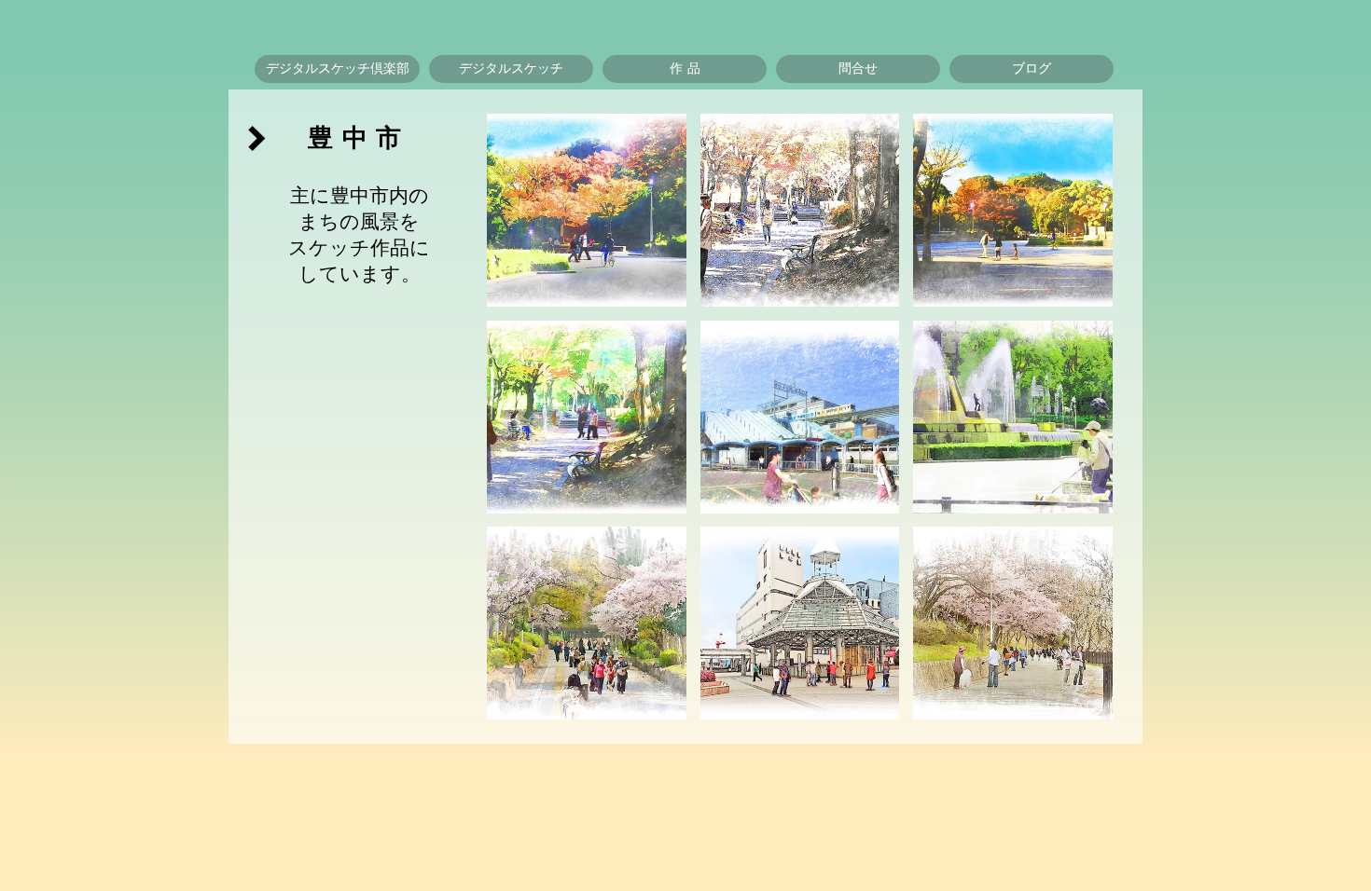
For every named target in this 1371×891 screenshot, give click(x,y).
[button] (511, 69)
